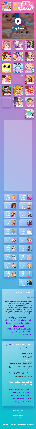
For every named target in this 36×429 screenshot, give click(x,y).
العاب (24, 318)
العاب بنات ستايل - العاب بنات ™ (11, 424)
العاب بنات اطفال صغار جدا (19, 399)
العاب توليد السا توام (21, 392)
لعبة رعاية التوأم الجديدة (18, 329)
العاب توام (18, 326)
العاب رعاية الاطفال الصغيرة (18, 389)
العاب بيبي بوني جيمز (21, 402)
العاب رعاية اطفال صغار (18, 323)
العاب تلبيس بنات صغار (20, 395)
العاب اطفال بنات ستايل (18, 320)
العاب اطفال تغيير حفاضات (22, 333)
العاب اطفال (27, 363)
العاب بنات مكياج (18, 410)
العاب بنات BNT (18, 418)
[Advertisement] (18, 137)
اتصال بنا (18, 413)
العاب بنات (15, 318)
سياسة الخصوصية (18, 415)
